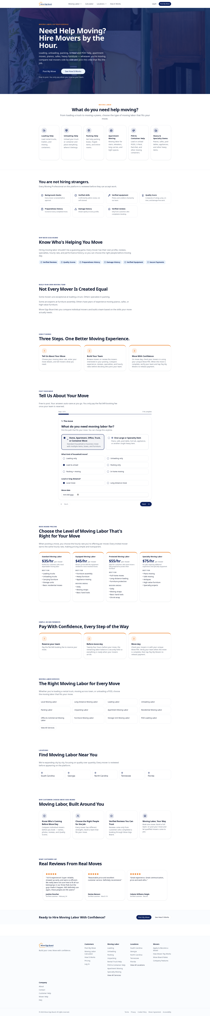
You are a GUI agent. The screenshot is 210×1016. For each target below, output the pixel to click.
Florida (133, 961)
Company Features (160, 960)
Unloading (111, 951)
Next (144, 504)
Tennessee (134, 958)
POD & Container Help (116, 965)
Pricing (87, 960)
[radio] (65, 438)
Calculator (89, 4)
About (41, 986)
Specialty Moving (114, 972)
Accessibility (167, 1012)
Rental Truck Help (114, 961)
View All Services (47, 728)
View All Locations (137, 965)
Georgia (133, 951)
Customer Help (45, 993)
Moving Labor (74, 4)
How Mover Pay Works (162, 954)
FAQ (40, 1000)
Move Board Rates (160, 957)
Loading (110, 948)
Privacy (133, 1012)
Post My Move (165, 4)
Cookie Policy (142, 1012)
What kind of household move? (74, 454)
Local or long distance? (71, 479)
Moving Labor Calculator (90, 952)
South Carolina (136, 948)
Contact (42, 990)
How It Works (115, 4)
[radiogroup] (105, 442)
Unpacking (111, 958)
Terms (127, 1012)
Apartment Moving (115, 968)
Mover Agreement (155, 1012)
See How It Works (73, 71)
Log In (154, 4)
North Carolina (136, 955)
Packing (110, 955)
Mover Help (43, 996)
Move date (65, 490)
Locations (101, 4)
